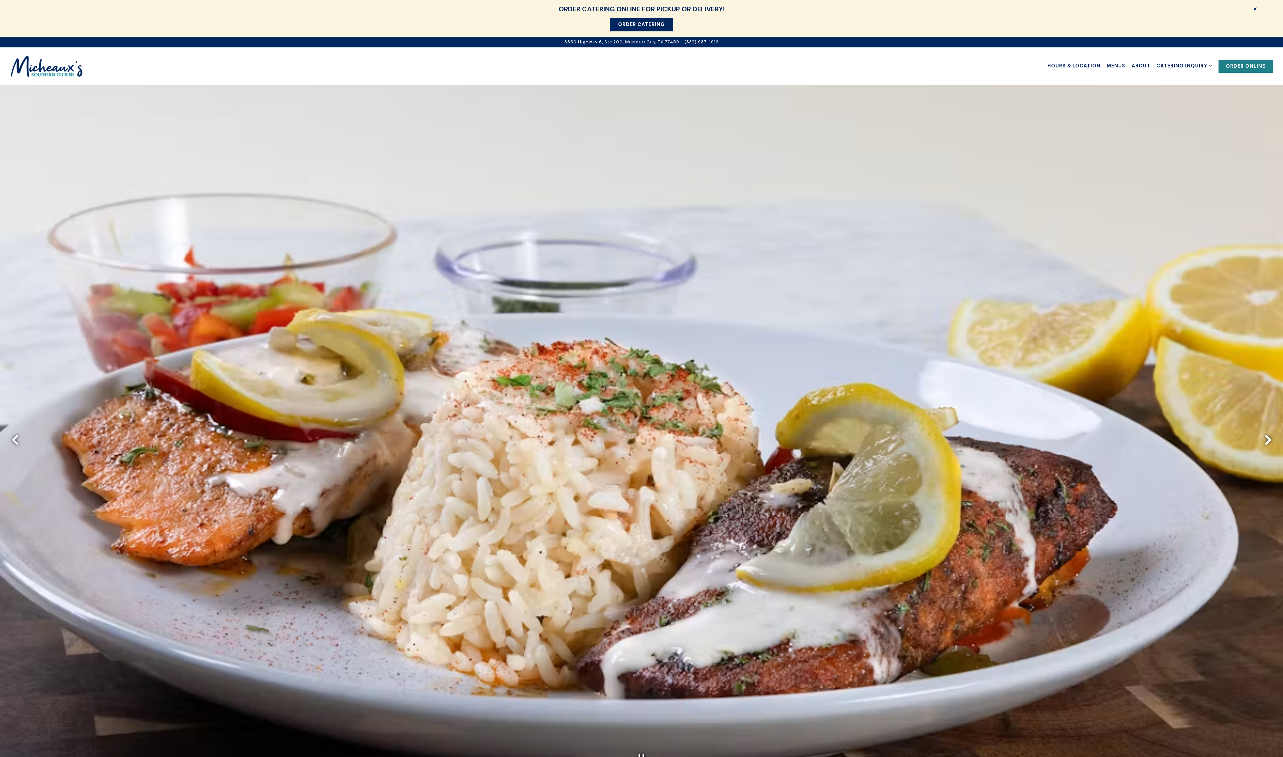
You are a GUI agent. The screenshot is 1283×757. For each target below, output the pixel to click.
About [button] (1141, 66)
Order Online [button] (1245, 66)
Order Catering (641, 24)
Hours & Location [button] (1074, 66)
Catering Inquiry (1184, 65)
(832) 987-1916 (702, 42)
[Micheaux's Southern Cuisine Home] (47, 66)
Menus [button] (1116, 66)
